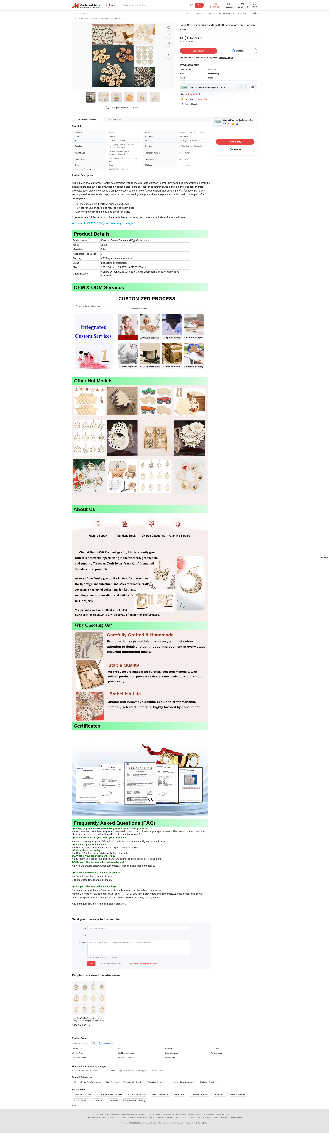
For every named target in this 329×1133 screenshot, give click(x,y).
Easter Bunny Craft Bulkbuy (134, 1100)
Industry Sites (181, 1114)
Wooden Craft (77, 1053)
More (74, 1105)
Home (74, 18)
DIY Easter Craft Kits (208, 1082)
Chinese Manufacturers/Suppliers (133, 1114)
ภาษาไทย (206, 1117)
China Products (114, 1114)
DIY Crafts (215, 1048)
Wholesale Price (168, 1114)
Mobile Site (220, 1114)
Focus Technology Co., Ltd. (147, 1123)
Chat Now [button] (240, 51)
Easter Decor (179, 1094)
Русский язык (141, 1117)
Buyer (198, 13)
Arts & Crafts (83, 18)
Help (211, 13)
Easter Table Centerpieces (184, 1082)
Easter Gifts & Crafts (117, 18)
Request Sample (226, 58)
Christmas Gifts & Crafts (132, 1082)
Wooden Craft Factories (136, 1094)
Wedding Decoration (126, 1053)
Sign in (254, 7)
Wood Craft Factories (160, 1094)
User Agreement (178, 1123)
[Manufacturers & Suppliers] (86, 5)
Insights (229, 1114)
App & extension (225, 13)
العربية (178, 1117)
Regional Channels (194, 1114)
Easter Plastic (219, 1094)
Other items (169, 1048)
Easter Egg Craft (80, 1100)
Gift (119, 1048)
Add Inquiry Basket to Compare (124, 107)
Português (121, 1117)
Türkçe (214, 1117)
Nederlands (169, 1117)
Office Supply (77, 1048)
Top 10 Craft (97, 1100)
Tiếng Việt (223, 1117)
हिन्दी (199, 1117)
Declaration (191, 1123)
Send (91, 963)
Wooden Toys (169, 1057)
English (104, 1117)
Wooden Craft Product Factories (109, 1094)
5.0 (225, 123)
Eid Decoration (216, 1053)
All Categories (80, 13)
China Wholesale (154, 1114)
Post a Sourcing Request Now (143, 963)
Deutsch (160, 1117)
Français (131, 1117)
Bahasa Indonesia (236, 1117)
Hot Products (101, 1114)
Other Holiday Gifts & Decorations (87, 1082)
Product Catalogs (108, 1043)
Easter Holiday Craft (238, 1094)
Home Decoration (171, 1053)
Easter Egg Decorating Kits (158, 1082)
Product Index (209, 1114)
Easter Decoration (79, 1057)
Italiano (151, 1117)
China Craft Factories (82, 1094)
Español (112, 1117)
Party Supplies (112, 1082)
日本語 (192, 1117)
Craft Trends (113, 1100)
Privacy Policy (203, 1123)
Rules (255, 13)
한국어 (185, 1117)
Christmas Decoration (127, 1057)
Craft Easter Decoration (199, 1094)
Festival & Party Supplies (99, 18)
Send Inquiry (198, 51)
